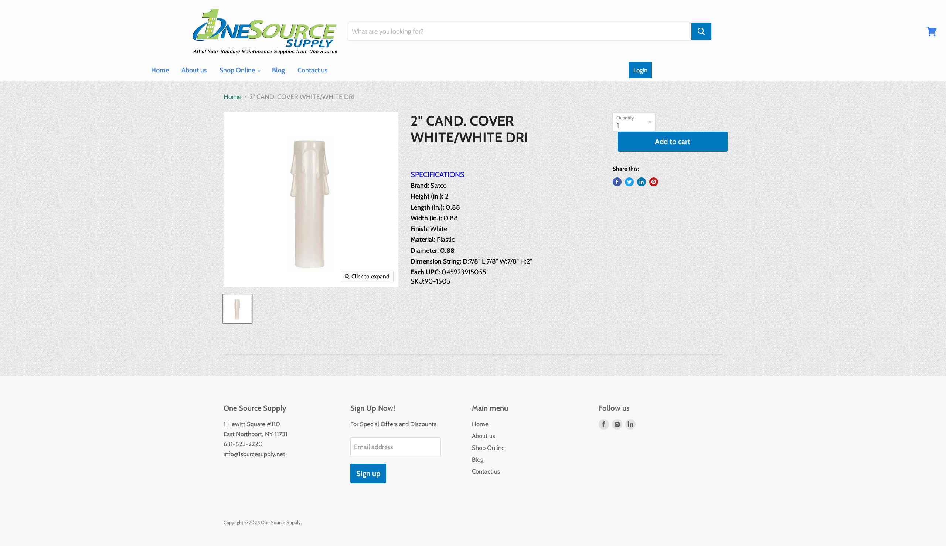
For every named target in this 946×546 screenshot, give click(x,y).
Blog (278, 70)
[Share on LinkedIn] (641, 181)
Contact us (312, 70)
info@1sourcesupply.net (254, 454)
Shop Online (238, 70)
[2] (237, 308)
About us (194, 70)
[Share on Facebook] (617, 181)
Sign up (368, 473)
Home (160, 70)
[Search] (701, 31)
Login (640, 70)
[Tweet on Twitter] (629, 181)
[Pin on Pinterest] (653, 181)
